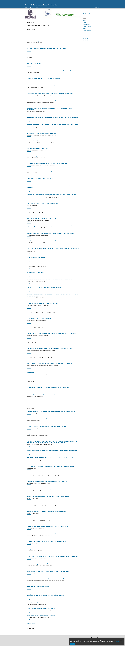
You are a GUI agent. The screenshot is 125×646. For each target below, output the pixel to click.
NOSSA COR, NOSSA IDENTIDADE (34, 63)
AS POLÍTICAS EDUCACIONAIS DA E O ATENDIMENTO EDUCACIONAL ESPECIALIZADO (46, 519)
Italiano (84, 28)
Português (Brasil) (87, 30)
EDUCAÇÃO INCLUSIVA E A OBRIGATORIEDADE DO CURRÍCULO (41, 615)
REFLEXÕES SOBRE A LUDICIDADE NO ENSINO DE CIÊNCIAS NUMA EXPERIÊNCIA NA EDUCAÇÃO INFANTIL (50, 233)
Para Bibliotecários (86, 42)
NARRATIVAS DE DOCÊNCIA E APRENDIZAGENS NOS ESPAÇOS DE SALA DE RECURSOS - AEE (47, 481)
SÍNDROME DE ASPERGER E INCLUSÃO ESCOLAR (37, 148)
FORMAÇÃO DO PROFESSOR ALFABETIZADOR (37, 257)
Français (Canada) (87, 26)
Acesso (99, 1)
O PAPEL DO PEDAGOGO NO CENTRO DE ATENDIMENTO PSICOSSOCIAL (42, 203)
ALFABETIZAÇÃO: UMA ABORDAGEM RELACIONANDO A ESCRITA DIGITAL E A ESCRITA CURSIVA (48, 496)
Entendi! (72, 643)
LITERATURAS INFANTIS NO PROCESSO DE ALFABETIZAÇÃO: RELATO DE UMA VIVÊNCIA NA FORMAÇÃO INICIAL (52, 171)
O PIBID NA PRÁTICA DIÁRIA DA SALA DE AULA (37, 141)
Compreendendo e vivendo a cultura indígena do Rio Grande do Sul (42, 394)
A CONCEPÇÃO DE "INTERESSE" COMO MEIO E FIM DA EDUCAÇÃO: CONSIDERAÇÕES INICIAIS (47, 541)
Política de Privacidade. (119, 641)
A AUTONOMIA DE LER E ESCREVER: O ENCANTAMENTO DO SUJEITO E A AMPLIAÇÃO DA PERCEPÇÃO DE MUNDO (52, 71)
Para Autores (85, 40)
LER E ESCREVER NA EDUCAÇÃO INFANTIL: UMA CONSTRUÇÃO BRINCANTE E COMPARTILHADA (48, 387)
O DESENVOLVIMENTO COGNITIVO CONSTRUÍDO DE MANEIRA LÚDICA (42, 534)
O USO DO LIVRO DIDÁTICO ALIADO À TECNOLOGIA (38, 311)
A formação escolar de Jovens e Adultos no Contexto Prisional (41, 549)
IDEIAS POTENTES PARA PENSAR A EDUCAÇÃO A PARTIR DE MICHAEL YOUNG (44, 419)
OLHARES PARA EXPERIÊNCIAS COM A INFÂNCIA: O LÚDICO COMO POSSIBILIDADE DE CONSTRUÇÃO (49, 341)
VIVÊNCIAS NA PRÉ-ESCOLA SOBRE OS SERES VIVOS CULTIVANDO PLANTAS (43, 474)
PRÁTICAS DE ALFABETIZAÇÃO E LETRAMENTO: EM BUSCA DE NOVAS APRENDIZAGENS (46, 41)
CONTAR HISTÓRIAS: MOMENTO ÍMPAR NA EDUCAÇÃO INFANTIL (41, 504)
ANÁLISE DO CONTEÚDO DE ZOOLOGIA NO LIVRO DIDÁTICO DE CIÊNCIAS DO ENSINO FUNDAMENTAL (49, 211)
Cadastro (94, 1)
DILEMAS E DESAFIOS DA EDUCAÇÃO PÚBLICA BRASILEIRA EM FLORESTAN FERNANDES (46, 511)
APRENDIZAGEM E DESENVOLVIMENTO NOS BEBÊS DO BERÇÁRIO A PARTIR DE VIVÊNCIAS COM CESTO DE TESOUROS (53, 579)
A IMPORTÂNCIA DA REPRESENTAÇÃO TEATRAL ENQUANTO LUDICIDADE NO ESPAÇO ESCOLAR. (48, 526)
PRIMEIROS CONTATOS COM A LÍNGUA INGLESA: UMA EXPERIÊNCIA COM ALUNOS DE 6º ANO (48, 86)
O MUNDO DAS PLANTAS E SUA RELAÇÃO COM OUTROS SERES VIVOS (42, 303)
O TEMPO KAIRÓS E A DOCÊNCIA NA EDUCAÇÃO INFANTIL (40, 178)
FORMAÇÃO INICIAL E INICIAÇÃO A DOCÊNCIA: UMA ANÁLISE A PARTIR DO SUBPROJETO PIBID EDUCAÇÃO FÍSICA (52, 556)
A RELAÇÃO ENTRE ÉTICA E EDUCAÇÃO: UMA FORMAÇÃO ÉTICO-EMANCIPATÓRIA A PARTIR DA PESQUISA (50, 489)
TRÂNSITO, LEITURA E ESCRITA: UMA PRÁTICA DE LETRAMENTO (41, 608)
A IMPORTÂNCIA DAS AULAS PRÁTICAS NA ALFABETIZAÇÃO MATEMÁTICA (43, 326)
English (84, 22)
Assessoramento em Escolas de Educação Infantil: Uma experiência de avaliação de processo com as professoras (52, 450)
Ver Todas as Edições (31, 623)
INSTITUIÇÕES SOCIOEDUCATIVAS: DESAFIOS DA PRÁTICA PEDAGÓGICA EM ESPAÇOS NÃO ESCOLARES (50, 348)
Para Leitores (85, 38)
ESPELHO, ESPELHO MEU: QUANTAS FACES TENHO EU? (39, 586)
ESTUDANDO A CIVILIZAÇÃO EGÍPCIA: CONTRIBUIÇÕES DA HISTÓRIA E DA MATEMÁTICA (46, 101)
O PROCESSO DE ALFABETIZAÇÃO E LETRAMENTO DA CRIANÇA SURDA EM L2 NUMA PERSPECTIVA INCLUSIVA (51, 411)
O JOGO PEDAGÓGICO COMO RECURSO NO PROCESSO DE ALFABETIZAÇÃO (43, 56)
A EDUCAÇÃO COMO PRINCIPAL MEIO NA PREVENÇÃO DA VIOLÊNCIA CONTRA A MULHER (47, 163)
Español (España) (86, 24)
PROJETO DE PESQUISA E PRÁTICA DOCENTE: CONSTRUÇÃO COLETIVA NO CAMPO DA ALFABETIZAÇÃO (50, 226)
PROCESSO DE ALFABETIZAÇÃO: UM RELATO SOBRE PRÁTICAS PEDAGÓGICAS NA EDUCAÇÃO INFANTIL (50, 363)
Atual (26, 7)
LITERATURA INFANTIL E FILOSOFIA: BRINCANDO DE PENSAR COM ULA (43, 379)
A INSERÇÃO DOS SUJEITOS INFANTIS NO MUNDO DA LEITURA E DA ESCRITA (44, 287)
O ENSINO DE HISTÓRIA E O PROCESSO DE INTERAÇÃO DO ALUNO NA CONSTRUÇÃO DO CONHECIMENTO (50, 93)
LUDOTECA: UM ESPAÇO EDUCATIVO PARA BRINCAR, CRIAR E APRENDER (43, 156)
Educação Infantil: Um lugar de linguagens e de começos (39, 434)
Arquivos (31, 7)
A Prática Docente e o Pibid (33, 602)
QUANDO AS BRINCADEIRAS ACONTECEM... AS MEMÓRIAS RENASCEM (42, 218)
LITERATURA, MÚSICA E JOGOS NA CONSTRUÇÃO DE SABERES (40, 564)
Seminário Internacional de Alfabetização (41, 5)
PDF (29, 44)
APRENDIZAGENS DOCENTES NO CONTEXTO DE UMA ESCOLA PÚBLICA (42, 133)
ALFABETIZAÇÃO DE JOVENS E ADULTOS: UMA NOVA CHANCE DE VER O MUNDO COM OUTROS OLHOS (49, 279)
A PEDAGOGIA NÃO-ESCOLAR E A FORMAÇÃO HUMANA (39, 318)
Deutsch (84, 20)
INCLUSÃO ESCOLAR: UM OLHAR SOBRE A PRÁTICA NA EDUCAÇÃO (42, 241)
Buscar (97, 7)
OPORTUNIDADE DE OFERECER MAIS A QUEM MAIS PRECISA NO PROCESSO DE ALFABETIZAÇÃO (48, 571)
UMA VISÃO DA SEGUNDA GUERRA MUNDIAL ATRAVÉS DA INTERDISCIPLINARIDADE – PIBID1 (47, 356)
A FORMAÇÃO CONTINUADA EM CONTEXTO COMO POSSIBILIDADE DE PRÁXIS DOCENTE (46, 426)
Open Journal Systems (87, 13)
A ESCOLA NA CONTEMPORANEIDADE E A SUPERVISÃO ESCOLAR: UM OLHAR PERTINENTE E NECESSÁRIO (50, 466)
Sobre (36, 7)
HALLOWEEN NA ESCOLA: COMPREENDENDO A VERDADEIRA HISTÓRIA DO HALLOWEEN (46, 48)
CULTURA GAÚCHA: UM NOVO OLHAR (35, 272)
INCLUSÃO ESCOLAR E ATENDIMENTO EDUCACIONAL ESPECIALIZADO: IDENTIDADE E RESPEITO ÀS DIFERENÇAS (52, 333)
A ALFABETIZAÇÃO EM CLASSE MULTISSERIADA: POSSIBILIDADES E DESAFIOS (44, 78)
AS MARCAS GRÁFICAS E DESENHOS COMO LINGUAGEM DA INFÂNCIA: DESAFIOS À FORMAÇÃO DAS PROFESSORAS (52, 117)
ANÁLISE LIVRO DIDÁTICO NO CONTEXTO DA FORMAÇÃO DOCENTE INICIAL (43, 264)
